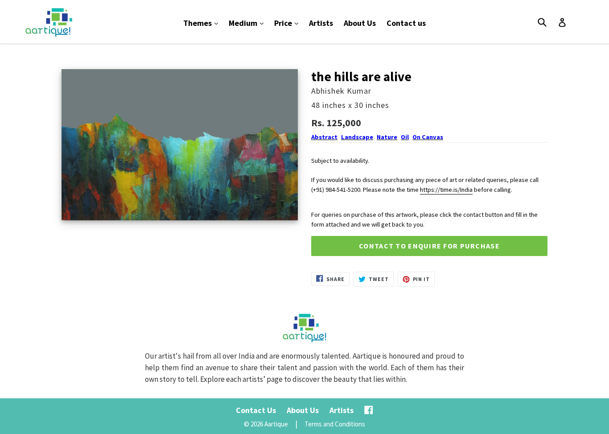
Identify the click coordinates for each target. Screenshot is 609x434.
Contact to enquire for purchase (429, 245)
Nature (387, 137)
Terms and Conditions (334, 424)
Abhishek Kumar (341, 91)
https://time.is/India (446, 190)
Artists (321, 23)
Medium (248, 22)
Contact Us (256, 410)
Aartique (276, 424)
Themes (202, 22)
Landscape (357, 137)
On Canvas (427, 137)
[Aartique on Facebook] (368, 410)
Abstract (324, 137)
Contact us (406, 23)
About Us (360, 23)
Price (288, 22)
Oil (405, 137)
